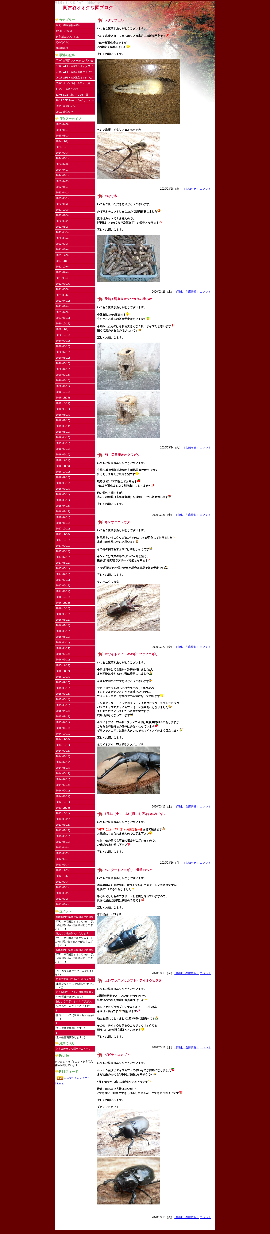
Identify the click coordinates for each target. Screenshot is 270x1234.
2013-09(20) (63, 819)
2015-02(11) (63, 722)
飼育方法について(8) (67, 36)
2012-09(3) (62, 881)
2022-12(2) (62, 209)
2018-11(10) (63, 465)
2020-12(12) (63, 323)
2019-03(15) (63, 443)
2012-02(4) (62, 904)
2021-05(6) (62, 295)
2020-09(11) (63, 340)
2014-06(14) (63, 767)
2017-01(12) (63, 591)
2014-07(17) (63, 762)
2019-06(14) (63, 426)
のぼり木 (111, 196)
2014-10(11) (63, 745)
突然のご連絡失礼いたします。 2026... (73, 934)
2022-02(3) (62, 243)
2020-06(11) (63, 357)
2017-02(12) (63, 585)
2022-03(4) (62, 238)
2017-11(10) (63, 534)
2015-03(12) (63, 716)
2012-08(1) (62, 887)
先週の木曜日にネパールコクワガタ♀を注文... (75, 980)
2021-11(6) (62, 260)
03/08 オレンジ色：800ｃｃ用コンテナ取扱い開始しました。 (74, 84)
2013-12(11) (63, 802)
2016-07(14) (63, 625)
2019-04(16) (63, 437)
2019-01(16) (63, 454)
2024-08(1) (62, 158)
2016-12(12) (63, 596)
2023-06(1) (62, 186)
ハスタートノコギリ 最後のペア (128, 870)
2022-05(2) (62, 226)
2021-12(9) (62, 255)
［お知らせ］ (191, 188)
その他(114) (62, 42)
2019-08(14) (63, 414)
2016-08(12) (63, 619)
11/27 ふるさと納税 (67, 89)
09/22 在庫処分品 (66, 106)
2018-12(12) (63, 460)
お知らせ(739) (64, 31)
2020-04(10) (63, 369)
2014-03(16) (63, 784)
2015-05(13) (63, 705)
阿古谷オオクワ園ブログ (88, 7)
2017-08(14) (63, 551)
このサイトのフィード (76, 1077)
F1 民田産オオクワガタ (122, 454)
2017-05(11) (63, 568)
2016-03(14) (63, 648)
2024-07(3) (62, 164)
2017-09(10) (63, 545)
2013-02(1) (62, 858)
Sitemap (59, 1083)
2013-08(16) (63, 824)
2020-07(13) (63, 352)
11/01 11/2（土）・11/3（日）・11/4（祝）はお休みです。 (74, 95)
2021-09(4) (62, 272)
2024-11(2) (62, 141)
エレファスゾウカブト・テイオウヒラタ (133, 980)
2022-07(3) (62, 215)
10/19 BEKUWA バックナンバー (75, 100)
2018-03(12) (63, 511)
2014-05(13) (63, 773)
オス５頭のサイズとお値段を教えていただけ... (75, 993)
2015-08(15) (63, 688)
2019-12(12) (63, 391)
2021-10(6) (62, 266)
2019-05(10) (63, 431)
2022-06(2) (62, 221)
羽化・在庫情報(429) (68, 25)
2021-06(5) (62, 289)
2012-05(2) (62, 893)
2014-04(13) (63, 779)
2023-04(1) (62, 192)
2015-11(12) (63, 671)
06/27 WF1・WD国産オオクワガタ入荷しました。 (74, 78)
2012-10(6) (62, 876)
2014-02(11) (63, 790)
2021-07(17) (63, 283)
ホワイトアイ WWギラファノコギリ (131, 654)
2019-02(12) (63, 448)
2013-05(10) (63, 841)
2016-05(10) (63, 636)
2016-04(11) (63, 642)
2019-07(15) (63, 420)
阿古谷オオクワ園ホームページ (73, 1048)
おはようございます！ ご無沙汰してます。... (74, 1002)
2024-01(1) (62, 175)
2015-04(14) (63, 710)
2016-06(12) (63, 631)
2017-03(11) (63, 579)
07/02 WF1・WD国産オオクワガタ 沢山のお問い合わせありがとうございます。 (75, 72)
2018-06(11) (63, 494)
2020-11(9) (62, 329)
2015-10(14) (63, 676)
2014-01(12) (63, 796)
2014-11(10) (63, 739)
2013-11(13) (63, 807)
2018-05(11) (63, 500)
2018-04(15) (63, 505)
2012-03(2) (62, 898)
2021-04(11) (63, 300)
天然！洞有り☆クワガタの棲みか (128, 299)
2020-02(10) (63, 380)
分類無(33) (62, 48)
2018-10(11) (63, 471)
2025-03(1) (62, 135)
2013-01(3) (62, 864)
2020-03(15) (63, 374)
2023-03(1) (62, 198)
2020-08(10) (63, 346)
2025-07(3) (62, 124)
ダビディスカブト (117, 1054)
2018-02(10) (63, 517)
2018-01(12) (63, 522)
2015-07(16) (63, 693)
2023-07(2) (62, 181)
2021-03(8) (62, 306)
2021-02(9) (62, 312)
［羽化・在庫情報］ (186, 291)
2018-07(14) (63, 488)
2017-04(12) (63, 574)
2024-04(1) (62, 169)
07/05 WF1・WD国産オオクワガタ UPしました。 (74, 67)
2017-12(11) (63, 528)
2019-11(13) (63, 397)
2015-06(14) (63, 699)
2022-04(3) (62, 232)
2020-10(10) (63, 334)
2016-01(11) (63, 659)
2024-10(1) (62, 147)
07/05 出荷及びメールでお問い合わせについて (74, 61)
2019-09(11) (63, 409)
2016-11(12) (63, 602)
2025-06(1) (62, 129)
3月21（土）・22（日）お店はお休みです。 (136, 813)
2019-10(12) (63, 403)
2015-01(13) (63, 727)
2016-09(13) (63, 614)
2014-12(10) (63, 733)
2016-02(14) (63, 653)
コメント (205, 188)
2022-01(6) (62, 249)
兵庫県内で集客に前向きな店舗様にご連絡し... (75, 917)
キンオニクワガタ (117, 522)
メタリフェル (114, 20)
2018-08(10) (63, 483)
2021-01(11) (63, 317)
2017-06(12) (63, 562)
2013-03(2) (62, 853)
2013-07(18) (63, 830)
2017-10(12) (63, 540)
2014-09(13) (63, 750)
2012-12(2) (62, 870)
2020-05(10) (63, 363)
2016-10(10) (63, 608)
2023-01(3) (62, 204)
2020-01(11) (63, 386)
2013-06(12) (63, 836)
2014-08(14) (63, 756)
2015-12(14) (63, 665)
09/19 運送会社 (64, 111)
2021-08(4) (62, 278)
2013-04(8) (62, 847)
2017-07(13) (63, 557)
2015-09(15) (63, 682)
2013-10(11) (63, 813)
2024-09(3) (62, 152)
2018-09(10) (63, 477)
